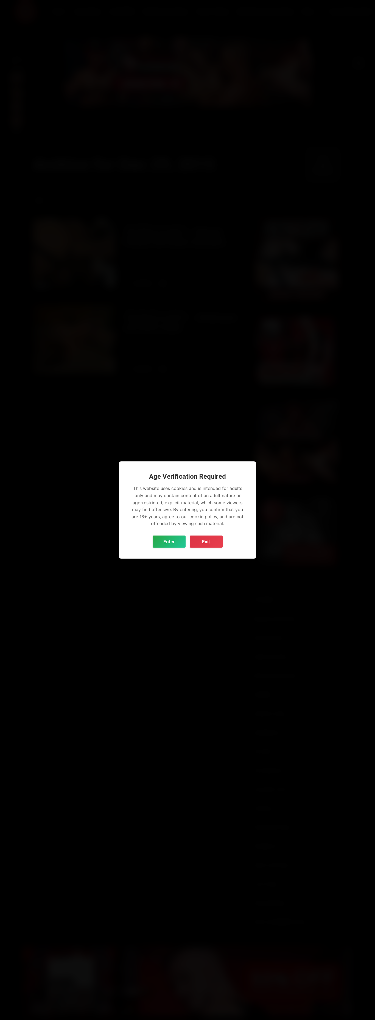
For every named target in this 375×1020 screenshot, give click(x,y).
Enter (169, 541)
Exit (206, 541)
